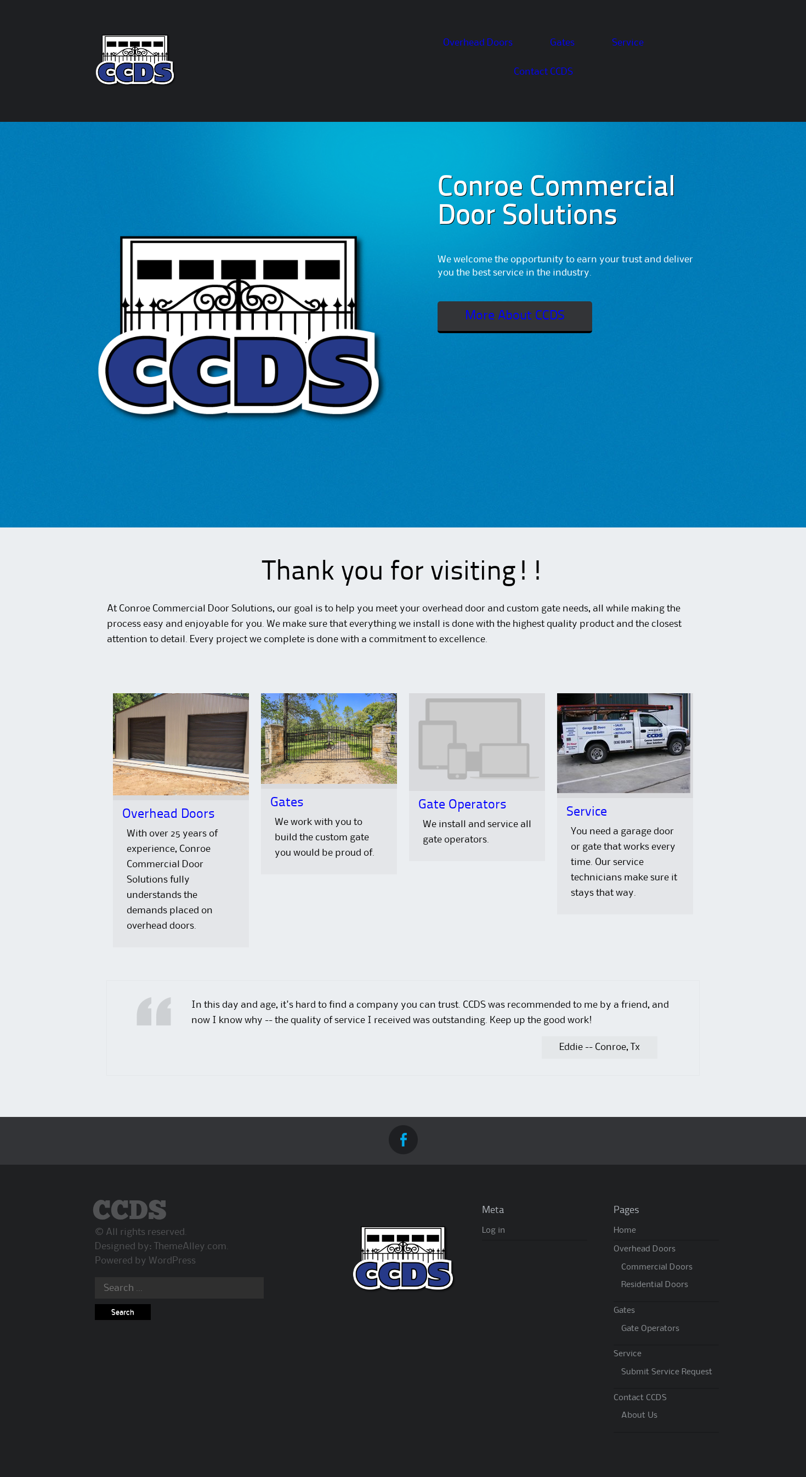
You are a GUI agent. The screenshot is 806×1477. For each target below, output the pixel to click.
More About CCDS (515, 316)
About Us (639, 1415)
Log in (493, 1230)
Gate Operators (462, 805)
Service (628, 42)
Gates (562, 42)
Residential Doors (654, 1285)
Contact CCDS (543, 72)
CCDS (130, 1212)
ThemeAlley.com (190, 1246)
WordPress (172, 1260)
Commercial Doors (657, 1267)
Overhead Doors (478, 42)
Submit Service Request (666, 1372)
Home (625, 1230)
